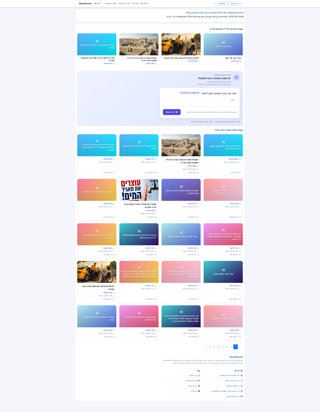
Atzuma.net (85, 3)
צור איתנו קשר (124, 3)
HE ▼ (99, 3)
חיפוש (146, 3)
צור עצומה (235, 3)
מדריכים (238, 370)
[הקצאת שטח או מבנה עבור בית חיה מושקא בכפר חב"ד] (138, 49)
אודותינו (135, 3)
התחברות (221, 3)
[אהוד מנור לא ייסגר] (223, 48)
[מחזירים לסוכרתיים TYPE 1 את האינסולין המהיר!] (96, 49)
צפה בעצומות (110, 3)
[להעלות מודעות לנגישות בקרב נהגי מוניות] (181, 48)
